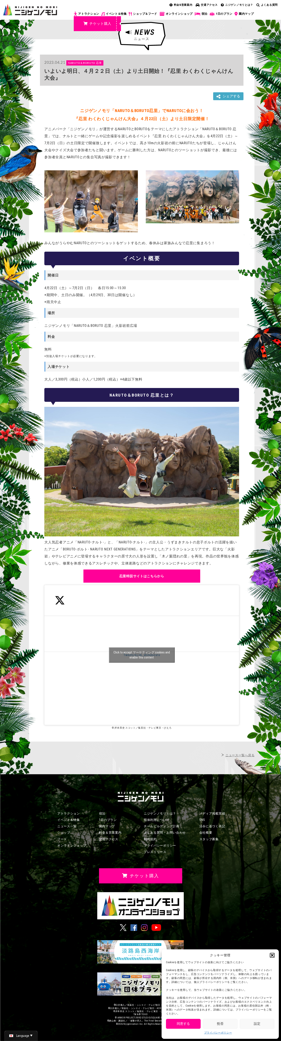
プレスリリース (155, 852)
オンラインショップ (179, 13)
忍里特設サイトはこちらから (141, 576)
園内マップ (246, 13)
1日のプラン (224, 13)
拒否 (220, 1024)
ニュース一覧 (67, 826)
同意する (183, 1024)
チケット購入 (100, 23)
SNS (202, 820)
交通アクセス (209, 4)
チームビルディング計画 (161, 826)
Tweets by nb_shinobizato (141, 655)
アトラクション (88, 13)
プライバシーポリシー (218, 1032)
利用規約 (150, 839)
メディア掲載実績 (212, 813)
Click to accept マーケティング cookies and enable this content (141, 655)
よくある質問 (269, 4)
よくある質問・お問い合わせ (165, 832)
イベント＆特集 (116, 13)
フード (62, 839)
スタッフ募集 (209, 839)
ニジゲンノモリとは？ (239, 4)
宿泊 (204, 13)
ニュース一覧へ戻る (239, 755)
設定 (257, 1024)
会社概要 (205, 832)
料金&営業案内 (183, 4)
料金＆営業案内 (110, 832)
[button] (272, 955)
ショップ (63, 832)
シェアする (231, 96)
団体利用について (157, 820)
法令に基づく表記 (212, 826)
